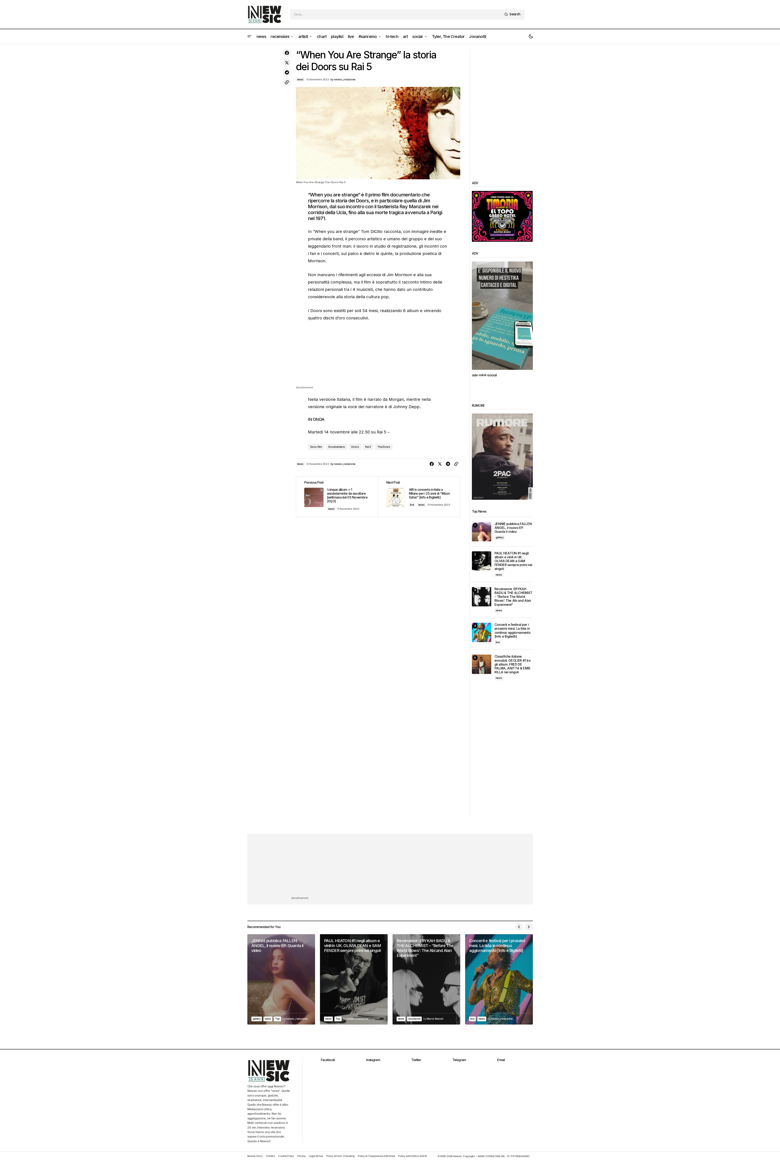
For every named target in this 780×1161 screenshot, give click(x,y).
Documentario (336, 446)
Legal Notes (316, 1156)
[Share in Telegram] (287, 73)
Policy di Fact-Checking (340, 1156)
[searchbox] (396, 14)
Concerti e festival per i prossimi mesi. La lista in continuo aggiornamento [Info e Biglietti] (513, 630)
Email (501, 1060)
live (412, 504)
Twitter (416, 1060)
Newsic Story (255, 1156)
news (300, 79)
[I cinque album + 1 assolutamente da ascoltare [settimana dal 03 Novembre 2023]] (337, 496)
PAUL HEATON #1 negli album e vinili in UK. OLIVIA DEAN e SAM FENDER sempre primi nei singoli (513, 561)
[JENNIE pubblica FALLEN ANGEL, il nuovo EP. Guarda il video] (481, 531)
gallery (500, 537)
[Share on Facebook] (287, 53)
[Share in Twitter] (287, 63)
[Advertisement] (378, 356)
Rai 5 (368, 446)
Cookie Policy (286, 1156)
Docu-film (316, 446)
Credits (270, 1156)
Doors (355, 446)
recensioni (414, 1018)
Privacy (301, 1156)
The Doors (383, 446)
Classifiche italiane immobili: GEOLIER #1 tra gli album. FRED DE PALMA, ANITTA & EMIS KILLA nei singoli (513, 664)
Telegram (459, 1060)
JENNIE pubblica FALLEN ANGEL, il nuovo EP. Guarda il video (513, 528)
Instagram (373, 1060)
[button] (249, 36)
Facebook (328, 1060)
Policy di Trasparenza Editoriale (376, 1156)
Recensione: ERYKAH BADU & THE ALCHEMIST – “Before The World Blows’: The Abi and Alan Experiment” (514, 597)
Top (277, 1018)
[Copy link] (287, 82)
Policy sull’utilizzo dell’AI (412, 1156)
